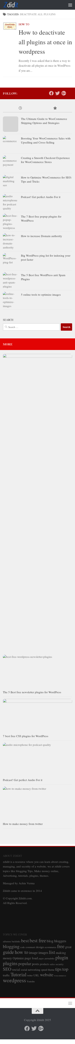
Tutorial (18, 974)
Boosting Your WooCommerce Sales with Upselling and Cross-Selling (46, 140)
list (52, 952)
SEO (7, 969)
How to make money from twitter (23, 824)
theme (51, 969)
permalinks (50, 958)
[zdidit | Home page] (13, 5)
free (60, 946)
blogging (11, 946)
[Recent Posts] (20, 108)
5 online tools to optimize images (41, 294)
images (43, 952)
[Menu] (70, 5)
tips (58, 969)
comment (30, 947)
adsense (7, 941)
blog (50, 940)
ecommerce (50, 947)
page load (31, 958)
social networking (30, 969)
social (16, 969)
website (46, 974)
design (40, 947)
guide (8, 951)
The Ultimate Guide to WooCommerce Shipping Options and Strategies (44, 121)
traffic (6, 975)
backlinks (16, 941)
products (44, 964)
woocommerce (60, 975)
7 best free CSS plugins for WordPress (25, 736)
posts (35, 963)
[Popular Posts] (55, 108)
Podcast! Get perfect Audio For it (40, 197)
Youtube (31, 981)
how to (21, 952)
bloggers (60, 940)
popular (24, 963)
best (25, 940)
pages (41, 958)
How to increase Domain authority (41, 236)
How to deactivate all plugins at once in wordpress (45, 41)
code (22, 947)
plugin (61, 957)
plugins (10, 963)
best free (38, 940)
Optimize (18, 958)
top (65, 969)
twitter (30, 975)
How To (24, 24)
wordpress (14, 980)
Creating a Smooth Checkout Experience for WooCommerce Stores (45, 160)
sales (52, 964)
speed (44, 969)
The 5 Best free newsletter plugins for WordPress (32, 692)
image (33, 952)
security (59, 964)
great (68, 947)
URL (36, 975)
